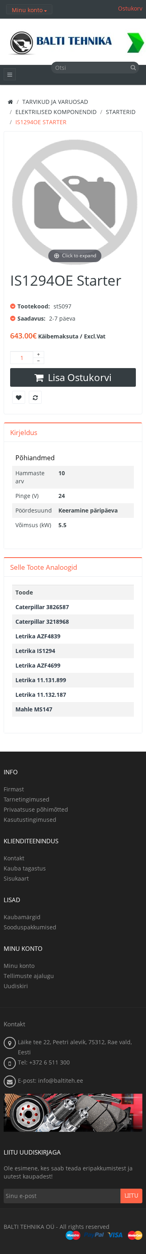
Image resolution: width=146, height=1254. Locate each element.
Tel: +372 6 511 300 (44, 1062)
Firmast (14, 789)
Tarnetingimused (26, 799)
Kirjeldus (23, 432)
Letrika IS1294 (35, 651)
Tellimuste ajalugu (29, 976)
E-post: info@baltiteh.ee (50, 1080)
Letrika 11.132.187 (40, 694)
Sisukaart (16, 878)
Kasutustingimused (30, 819)
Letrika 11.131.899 (40, 680)
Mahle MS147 (33, 709)
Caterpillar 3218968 (42, 621)
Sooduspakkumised (30, 927)
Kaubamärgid (22, 917)
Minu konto (19, 966)
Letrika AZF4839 (37, 636)
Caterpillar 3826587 (42, 607)
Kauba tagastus (25, 868)
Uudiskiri (16, 986)
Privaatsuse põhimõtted (36, 809)
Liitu (131, 1196)
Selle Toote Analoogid (43, 567)
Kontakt (14, 858)
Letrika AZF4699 (37, 665)
